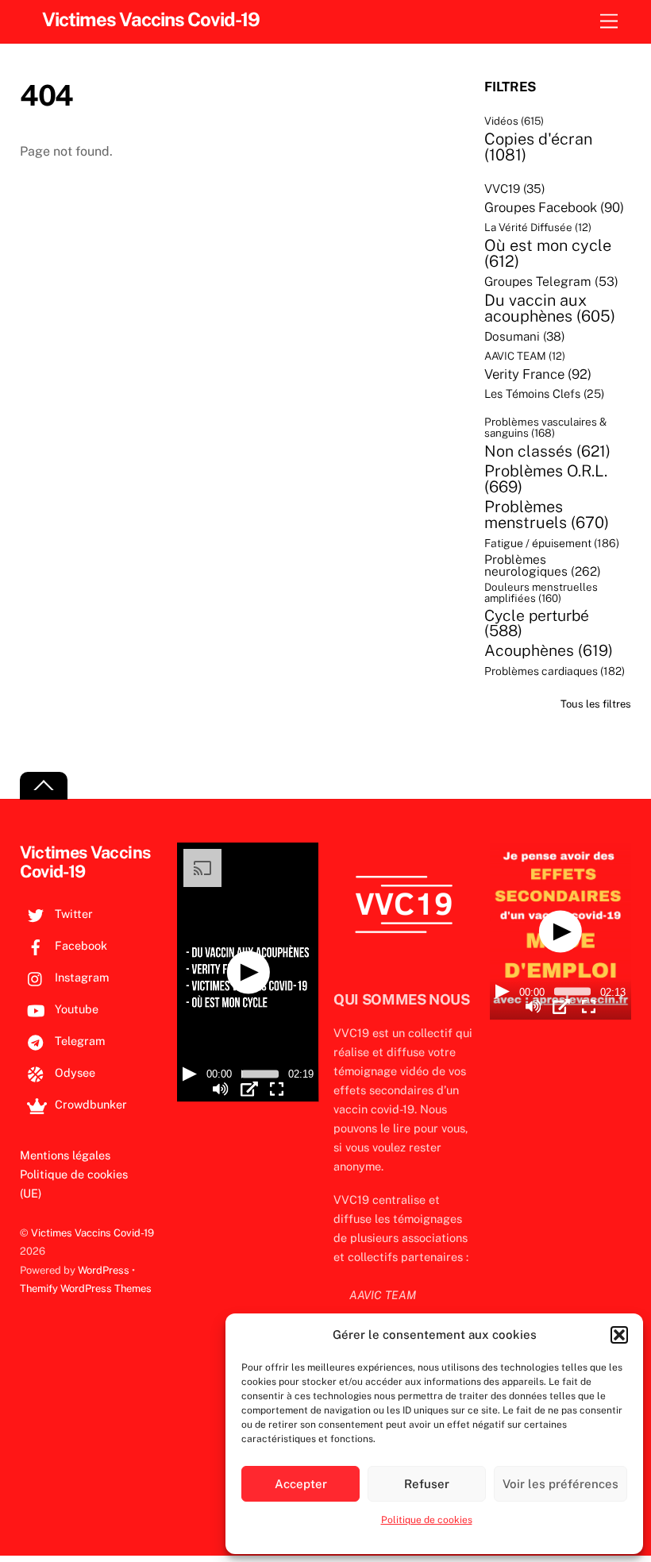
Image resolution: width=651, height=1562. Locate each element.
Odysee (73, 1072)
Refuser (426, 1484)
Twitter (72, 913)
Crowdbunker (89, 1104)
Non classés (547, 451)
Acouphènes (548, 650)
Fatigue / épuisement (551, 543)
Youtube (75, 1009)
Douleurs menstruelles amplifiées (541, 593)
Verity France (537, 374)
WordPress (103, 1270)
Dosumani (524, 336)
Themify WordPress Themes (86, 1288)
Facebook (79, 945)
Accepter (301, 1484)
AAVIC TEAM (524, 356)
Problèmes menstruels (546, 514)
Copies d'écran (538, 147)
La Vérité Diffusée (537, 227)
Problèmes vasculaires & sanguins (545, 427)
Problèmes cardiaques (554, 671)
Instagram (80, 977)
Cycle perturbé (536, 623)
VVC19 (514, 189)
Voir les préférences (560, 1484)
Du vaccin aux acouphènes (549, 308)
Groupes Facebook (554, 207)
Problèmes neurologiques (542, 565)
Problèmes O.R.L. (545, 479)
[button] (619, 1335)
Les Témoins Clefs (544, 394)
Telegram (78, 1040)
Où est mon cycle (547, 253)
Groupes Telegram (551, 282)
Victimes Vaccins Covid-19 (92, 1233)
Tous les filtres (595, 704)
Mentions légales (65, 1155)
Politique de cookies (426, 1519)
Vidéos (514, 121)
